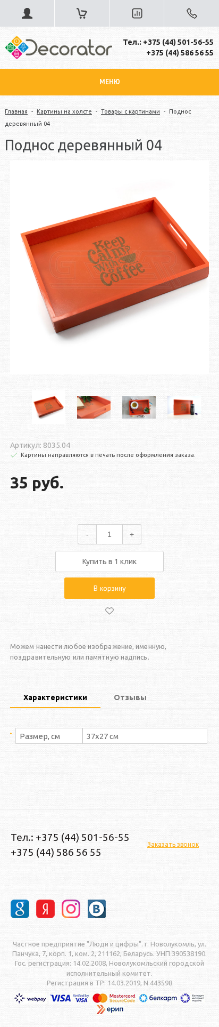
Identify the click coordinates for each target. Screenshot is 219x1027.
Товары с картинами (130, 111)
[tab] (55, 698)
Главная (16, 111)
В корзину (110, 588)
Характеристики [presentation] (55, 697)
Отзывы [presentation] (130, 697)
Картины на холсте (64, 111)
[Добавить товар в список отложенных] (109, 610)
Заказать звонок (173, 844)
